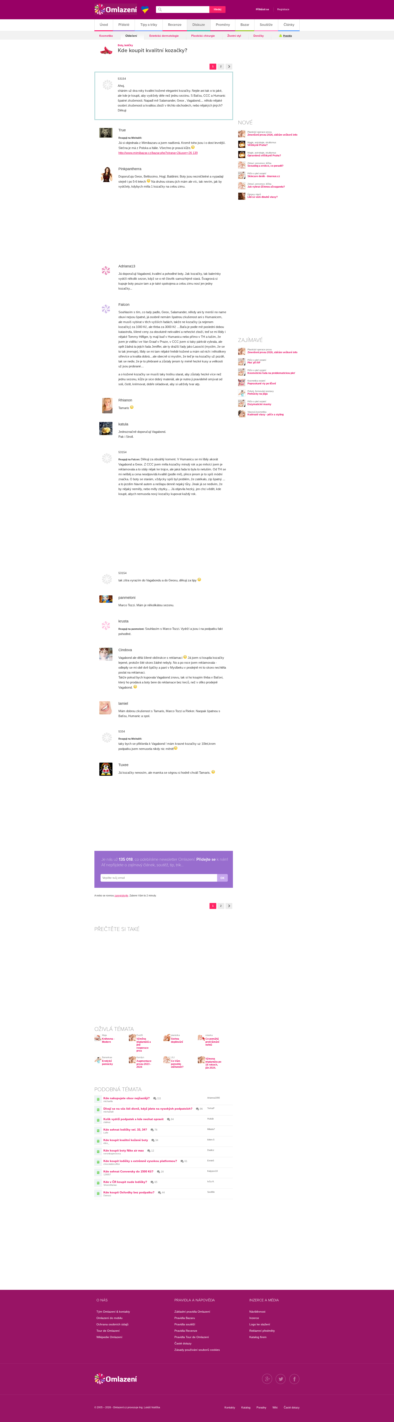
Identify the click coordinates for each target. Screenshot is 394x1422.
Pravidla (287, 35)
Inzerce (254, 1318)
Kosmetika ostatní (256, 380)
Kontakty (229, 1407)
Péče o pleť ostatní (256, 173)
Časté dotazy (182, 1343)
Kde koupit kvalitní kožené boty (125, 1140)
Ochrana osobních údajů (112, 1324)
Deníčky (258, 36)
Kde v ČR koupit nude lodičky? (125, 1182)
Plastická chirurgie (203, 36)
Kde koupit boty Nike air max (123, 1150)
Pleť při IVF (253, 362)
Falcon (123, 305)
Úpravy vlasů (254, 194)
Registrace (283, 9)
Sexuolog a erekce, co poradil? (265, 165)
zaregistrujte (121, 895)
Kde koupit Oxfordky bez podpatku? (129, 1192)
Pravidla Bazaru (184, 1318)
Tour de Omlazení (108, 1330)
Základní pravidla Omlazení (192, 1311)
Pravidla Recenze (185, 1330)
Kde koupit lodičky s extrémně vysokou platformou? (140, 1161)
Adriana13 (126, 266)
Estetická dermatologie (164, 36)
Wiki (275, 1407)
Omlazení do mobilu (109, 1318)
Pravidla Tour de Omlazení (191, 1337)
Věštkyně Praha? (257, 145)
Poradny (261, 1407)
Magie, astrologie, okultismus (261, 142)
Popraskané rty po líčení (261, 383)
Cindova (125, 650)
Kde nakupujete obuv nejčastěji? (126, 1098)
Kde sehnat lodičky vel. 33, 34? (125, 1129)
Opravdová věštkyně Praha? (264, 155)
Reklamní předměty (262, 1330)
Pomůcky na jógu (257, 393)
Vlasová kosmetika (256, 412)
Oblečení (131, 36)
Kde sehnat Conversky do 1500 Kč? (128, 1171)
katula (123, 424)
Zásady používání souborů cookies (197, 1349)
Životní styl (234, 36)
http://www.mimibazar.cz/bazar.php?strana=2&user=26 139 (158, 153)
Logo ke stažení (259, 1324)
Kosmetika (106, 36)
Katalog (245, 1407)
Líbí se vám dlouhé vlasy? (262, 197)
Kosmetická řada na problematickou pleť (271, 373)
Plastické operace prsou (259, 132)
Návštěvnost (257, 1311)
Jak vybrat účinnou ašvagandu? (266, 186)
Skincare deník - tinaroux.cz (263, 176)
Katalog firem (258, 1337)
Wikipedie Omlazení (109, 1337)
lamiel (123, 703)
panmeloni (126, 598)
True (122, 130)
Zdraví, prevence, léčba (259, 163)
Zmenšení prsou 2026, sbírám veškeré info (272, 134)
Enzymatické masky (259, 404)
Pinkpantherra (129, 169)
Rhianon (125, 400)
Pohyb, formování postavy (260, 391)
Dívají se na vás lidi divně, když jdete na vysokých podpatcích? (147, 1108)
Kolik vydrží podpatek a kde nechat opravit (133, 1119)
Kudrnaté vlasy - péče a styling (265, 414)
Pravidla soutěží (184, 1324)
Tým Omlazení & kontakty (113, 1311)
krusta (123, 621)
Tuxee (123, 765)
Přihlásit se (262, 9)
